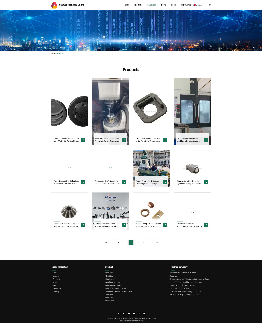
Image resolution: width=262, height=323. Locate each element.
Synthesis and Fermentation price (183, 273)
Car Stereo (110, 279)
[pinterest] (129, 314)
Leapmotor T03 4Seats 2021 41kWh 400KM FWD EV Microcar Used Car (190, 226)
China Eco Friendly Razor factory (182, 285)
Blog (173, 5)
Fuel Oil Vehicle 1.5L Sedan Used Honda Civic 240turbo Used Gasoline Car (66, 183)
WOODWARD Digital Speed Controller (184, 294)
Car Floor (109, 273)
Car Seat (109, 294)
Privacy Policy (151, 318)
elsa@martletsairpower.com (133, 321)
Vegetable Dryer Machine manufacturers (186, 282)
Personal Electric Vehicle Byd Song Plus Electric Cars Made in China (107, 183)
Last (156, 242)
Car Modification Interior (116, 288)
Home (126, 5)
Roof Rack (110, 276)
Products (151, 5)
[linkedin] (134, 314)
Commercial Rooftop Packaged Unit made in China (189, 279)
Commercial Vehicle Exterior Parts (119, 291)
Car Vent (109, 298)
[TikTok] (139, 314)
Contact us (186, 5)
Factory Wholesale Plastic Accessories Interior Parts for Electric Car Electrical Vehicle (106, 226)
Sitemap (56, 291)
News (163, 5)
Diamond (173, 276)
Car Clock (110, 301)
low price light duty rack (179, 288)
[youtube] (144, 314)
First (105, 242)
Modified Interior (113, 282)
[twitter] (124, 314)
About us (138, 5)
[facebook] (119, 314)
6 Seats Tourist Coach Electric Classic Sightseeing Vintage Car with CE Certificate (148, 183)
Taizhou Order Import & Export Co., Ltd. (185, 291)
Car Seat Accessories (114, 285)
